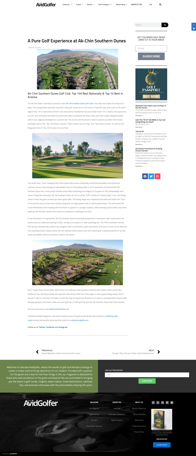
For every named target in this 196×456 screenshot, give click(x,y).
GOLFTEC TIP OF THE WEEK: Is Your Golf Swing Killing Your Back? (150, 121)
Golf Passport (104, 5)
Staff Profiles (139, 420)
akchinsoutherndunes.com (59, 309)
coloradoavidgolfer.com (79, 320)
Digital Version (94, 414)
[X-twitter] (157, 402)
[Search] (165, 25)
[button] (160, 4)
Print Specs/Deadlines (117, 414)
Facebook (50, 327)
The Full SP (139, 131)
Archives (94, 420)
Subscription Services (94, 426)
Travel (78, 5)
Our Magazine (94, 408)
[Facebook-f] (153, 402)
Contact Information (139, 426)
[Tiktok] (167, 402)
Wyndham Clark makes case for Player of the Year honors (150, 106)
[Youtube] (171, 402)
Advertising (120, 5)
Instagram (62, 327)
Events (89, 5)
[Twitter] (151, 176)
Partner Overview (139, 414)
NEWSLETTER (136, 5)
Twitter (42, 327)
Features (66, 5)
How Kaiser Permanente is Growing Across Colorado (148, 149)
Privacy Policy (139, 432)
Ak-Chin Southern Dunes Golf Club (79, 103)
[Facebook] (145, 176)
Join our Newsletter (114, 370)
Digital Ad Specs (117, 420)
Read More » (139, 115)
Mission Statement (139, 408)
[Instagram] (157, 176)
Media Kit (117, 408)
